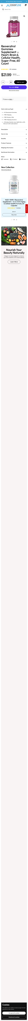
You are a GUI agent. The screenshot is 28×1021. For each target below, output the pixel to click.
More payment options (14, 90)
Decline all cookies (14, 1017)
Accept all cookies (14, 1013)
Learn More (14, 262)
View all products (6, 170)
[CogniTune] (13, 5)
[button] (25, 5)
